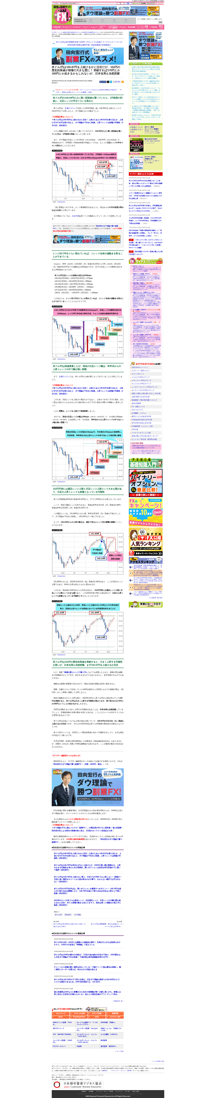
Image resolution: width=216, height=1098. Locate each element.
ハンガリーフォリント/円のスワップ (144, 387)
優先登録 (117, 82)
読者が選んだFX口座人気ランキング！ (145, 436)
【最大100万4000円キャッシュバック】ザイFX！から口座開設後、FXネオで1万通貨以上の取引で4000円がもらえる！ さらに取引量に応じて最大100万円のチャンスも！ (147, 277)
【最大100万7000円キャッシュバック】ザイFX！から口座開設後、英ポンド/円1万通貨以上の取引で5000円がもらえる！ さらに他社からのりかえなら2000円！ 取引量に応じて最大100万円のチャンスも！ (147, 314)
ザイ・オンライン (120, 1094)
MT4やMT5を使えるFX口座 (141, 423)
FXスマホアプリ (137, 410)
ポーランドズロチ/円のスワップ (143, 390)
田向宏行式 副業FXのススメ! (91, 32)
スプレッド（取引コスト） (141, 370)
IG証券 (79, 1046)
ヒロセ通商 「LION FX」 (109, 1034)
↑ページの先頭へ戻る (157, 1061)
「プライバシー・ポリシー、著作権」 (121, 1070)
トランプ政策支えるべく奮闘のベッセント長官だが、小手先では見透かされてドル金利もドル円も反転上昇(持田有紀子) (148, 593)
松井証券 (104, 1040)
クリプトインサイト (132, 1094)
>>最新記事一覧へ (118, 1001)
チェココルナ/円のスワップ (141, 384)
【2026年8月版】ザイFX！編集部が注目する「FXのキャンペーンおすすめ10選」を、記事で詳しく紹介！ (146, 83)
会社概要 (91, 1091)
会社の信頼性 (136, 403)
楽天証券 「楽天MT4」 (109, 1046)
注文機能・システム (139, 413)
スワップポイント (138, 374)
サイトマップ (119, 1091)
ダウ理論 (77, 915)
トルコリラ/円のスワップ (141, 377)
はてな (111, 82)
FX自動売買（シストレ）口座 (142, 426)
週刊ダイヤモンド (110, 1094)
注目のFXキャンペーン (140, 367)
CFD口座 (135, 429)
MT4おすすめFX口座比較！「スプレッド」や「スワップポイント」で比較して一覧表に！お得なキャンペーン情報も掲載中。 (146, 76)
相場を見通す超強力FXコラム (72, 32)
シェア (104, 82)
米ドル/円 (58, 915)
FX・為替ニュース (138, 406)
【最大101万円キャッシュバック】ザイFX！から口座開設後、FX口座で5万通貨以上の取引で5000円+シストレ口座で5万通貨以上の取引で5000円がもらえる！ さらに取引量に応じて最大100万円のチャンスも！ (147, 327)
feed (123, 82)
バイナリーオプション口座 (141, 433)
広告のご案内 (135, 1091)
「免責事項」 (104, 1070)
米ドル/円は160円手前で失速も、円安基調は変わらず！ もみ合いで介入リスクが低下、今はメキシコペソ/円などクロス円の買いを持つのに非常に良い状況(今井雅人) (148, 580)
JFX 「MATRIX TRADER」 (62, 1034)
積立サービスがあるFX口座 (141, 416)
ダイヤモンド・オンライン (97, 1094)
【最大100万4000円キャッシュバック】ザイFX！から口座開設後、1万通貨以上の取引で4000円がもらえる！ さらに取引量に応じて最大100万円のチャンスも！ (147, 286)
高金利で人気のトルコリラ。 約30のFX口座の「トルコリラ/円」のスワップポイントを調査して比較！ (146, 117)
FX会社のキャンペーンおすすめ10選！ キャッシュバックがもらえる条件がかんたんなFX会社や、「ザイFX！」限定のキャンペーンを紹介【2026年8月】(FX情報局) (148, 587)
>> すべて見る (119, 1051)
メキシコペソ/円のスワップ (141, 380)
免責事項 (84, 1091)
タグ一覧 (127, 1091)
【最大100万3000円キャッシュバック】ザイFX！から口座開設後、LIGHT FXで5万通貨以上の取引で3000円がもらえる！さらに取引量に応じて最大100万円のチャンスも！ (146, 338)
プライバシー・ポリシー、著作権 (104, 1091)
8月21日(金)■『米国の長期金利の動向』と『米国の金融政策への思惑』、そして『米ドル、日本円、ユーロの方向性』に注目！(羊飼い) (148, 567)
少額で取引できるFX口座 (141, 397)
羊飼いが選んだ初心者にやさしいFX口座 (146, 393)
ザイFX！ (140, 1094)
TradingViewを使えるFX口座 (142, 420)
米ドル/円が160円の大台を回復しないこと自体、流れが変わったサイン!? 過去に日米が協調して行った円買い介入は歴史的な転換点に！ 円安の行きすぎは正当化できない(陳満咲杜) (148, 573)
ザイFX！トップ (57, 32)
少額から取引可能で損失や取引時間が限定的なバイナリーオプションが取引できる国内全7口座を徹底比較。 (146, 69)
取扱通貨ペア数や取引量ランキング (144, 400)
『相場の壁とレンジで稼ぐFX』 (75, 672)
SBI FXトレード (58, 1028)
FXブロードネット (59, 1046)
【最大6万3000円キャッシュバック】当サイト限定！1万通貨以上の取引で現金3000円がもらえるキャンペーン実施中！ (147, 268)
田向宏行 (68, 915)
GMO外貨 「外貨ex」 (108, 1022)
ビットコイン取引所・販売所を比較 (144, 439)
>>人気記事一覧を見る (156, 598)
